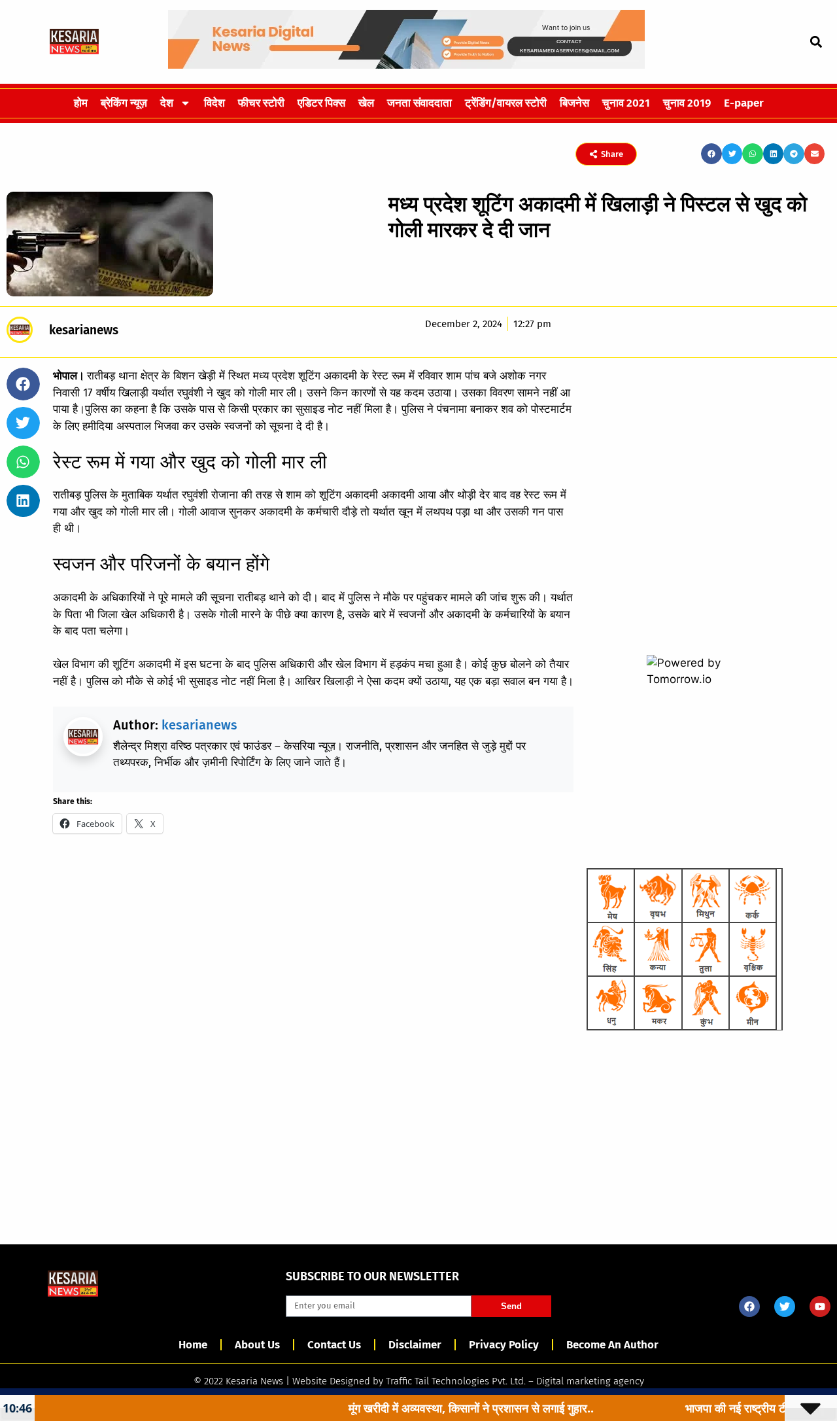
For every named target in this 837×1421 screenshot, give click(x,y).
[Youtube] (820, 1306)
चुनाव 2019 (687, 103)
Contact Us (334, 1345)
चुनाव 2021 (626, 103)
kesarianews (199, 725)
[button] (816, 41)
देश (166, 103)
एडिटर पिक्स (321, 103)
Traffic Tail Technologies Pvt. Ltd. (456, 1381)
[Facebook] (749, 1306)
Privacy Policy (504, 1345)
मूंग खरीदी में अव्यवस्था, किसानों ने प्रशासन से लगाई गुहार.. (424, 1408)
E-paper (744, 103)
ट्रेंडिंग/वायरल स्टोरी (506, 103)
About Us (257, 1345)
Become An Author (612, 1345)
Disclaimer (414, 1345)
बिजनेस (574, 103)
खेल (366, 103)
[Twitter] (784, 1306)
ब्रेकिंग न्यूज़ (124, 103)
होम (81, 103)
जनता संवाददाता (419, 103)
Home (193, 1345)
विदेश (214, 103)
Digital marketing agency (590, 1381)
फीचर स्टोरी (261, 103)
